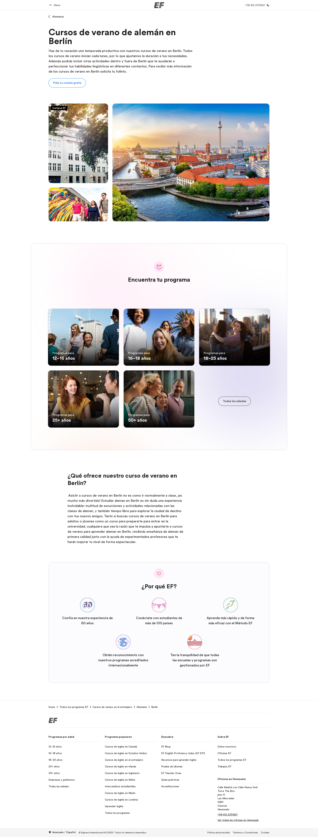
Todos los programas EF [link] (73, 706)
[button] (55, 5)
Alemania (58, 16)
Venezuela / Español (64, 832)
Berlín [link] (154, 706)
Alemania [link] (142, 706)
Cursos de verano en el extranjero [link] (112, 706)
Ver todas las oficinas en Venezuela (238, 820)
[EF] (159, 5)
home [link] (52, 706)
